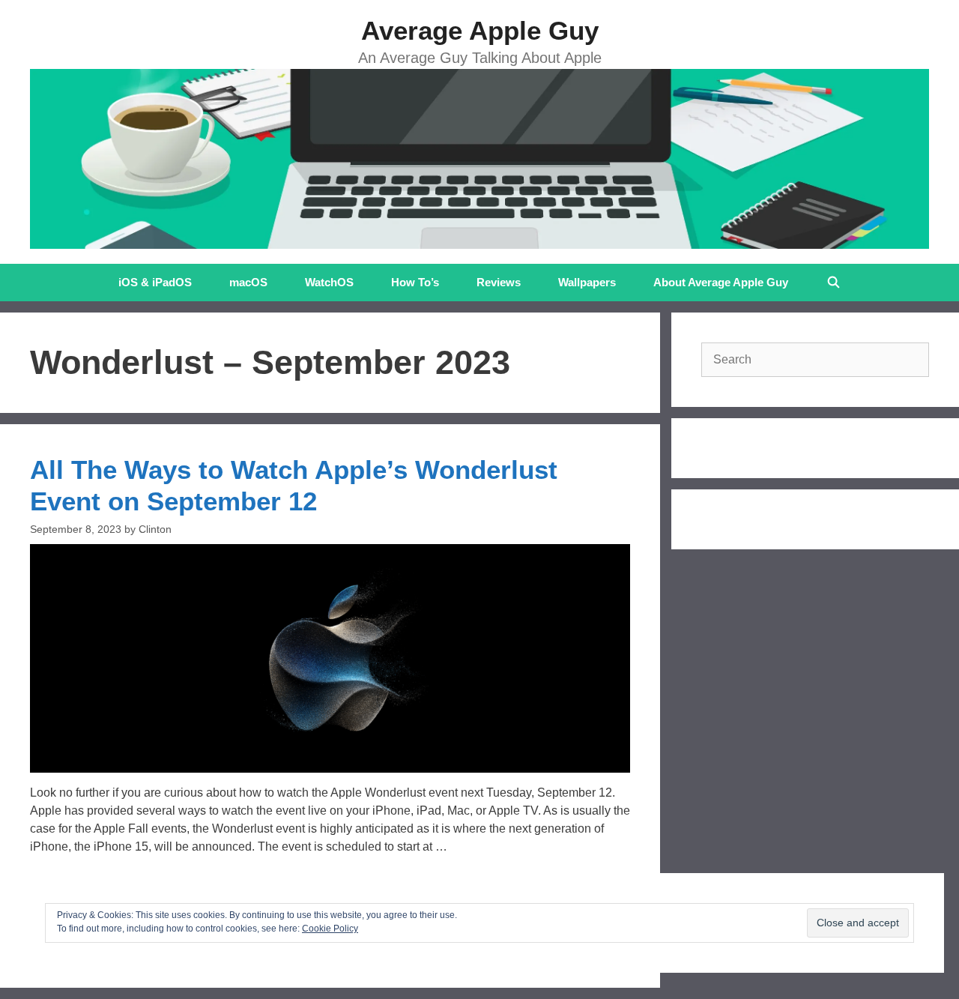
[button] (330, 658)
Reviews (499, 282)
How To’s (415, 282)
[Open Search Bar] (833, 282)
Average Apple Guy (480, 30)
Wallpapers (587, 282)
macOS (248, 282)
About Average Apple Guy (720, 282)
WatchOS (329, 282)
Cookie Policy (330, 928)
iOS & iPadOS (155, 282)
